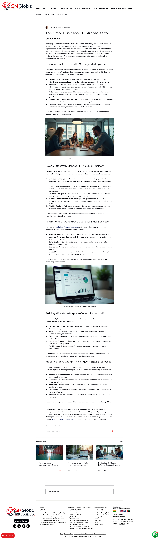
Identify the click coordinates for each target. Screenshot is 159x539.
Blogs (96, 522)
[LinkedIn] (28, 526)
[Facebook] (23, 526)
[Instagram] (19, 526)
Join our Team (98, 524)
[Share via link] (60, 425)
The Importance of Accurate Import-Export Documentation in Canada (49, 464)
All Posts (38, 14)
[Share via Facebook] (46, 425)
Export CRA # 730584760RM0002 (123, 521)
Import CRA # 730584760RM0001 (123, 520)
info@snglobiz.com (119, 516)
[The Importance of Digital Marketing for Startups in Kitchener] (79, 452)
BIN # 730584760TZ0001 (121, 523)
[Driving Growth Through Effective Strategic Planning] (109, 452)
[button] (21, 521)
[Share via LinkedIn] (55, 425)
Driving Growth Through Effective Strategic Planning (109, 464)
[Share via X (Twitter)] (51, 425)
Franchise (97, 519)
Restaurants (50, 524)
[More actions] (112, 27)
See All (121, 441)
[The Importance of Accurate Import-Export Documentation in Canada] (49, 452)
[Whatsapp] (14, 526)
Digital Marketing (62, 14)
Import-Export (49, 14)
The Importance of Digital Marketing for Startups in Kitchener (78, 464)
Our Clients (97, 520)
